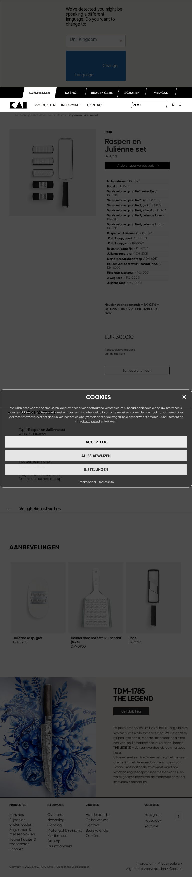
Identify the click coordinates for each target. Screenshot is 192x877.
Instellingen (96, 469)
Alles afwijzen (96, 455)
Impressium (106, 482)
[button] (184, 397)
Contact (95, 105)
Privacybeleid (91, 421)
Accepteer (96, 442)
